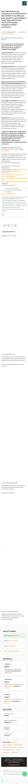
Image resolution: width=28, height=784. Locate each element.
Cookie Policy (14, 752)
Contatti (18, 750)
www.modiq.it (5, 173)
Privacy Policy (6, 752)
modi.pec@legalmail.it (12, 651)
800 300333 (15, 635)
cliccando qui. (5, 150)
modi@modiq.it (12, 185)
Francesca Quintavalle (7, 34)
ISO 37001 (12, 747)
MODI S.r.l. (15, 742)
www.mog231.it (15, 171)
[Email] (3, 214)
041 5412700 (13, 641)
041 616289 (9, 701)
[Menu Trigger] (24, 3)
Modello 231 (6, 747)
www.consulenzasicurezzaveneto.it (12, 174)
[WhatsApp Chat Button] (24, 774)
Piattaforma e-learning (8, 750)
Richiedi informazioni (14, 764)
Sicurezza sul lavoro (8, 744)
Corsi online (20, 747)
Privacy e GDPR (18, 744)
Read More (8, 349)
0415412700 (21, 169)
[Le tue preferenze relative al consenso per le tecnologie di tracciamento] (2, 781)
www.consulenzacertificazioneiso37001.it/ (14, 181)
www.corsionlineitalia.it (8, 176)
